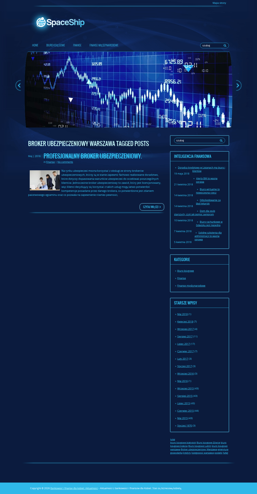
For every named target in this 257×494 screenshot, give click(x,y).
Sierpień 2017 (185, 336)
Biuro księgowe (55, 45)
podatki (218, 452)
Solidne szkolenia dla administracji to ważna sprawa (208, 236)
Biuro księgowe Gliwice (208, 442)
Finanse (77, 45)
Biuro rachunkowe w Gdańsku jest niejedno (209, 223)
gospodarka (176, 452)
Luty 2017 (182, 358)
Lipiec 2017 (183, 344)
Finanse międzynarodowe (104, 45)
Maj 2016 (182, 381)
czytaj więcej (150, 207)
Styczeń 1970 (184, 425)
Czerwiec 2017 (185, 351)
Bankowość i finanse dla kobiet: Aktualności (74, 488)
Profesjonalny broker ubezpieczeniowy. (93, 156)
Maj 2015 (182, 418)
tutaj (225, 452)
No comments (65, 162)
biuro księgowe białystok (183, 442)
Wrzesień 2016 (185, 373)
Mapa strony (219, 3)
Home (35, 45)
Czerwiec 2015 (185, 410)
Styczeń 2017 (184, 366)
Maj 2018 (182, 314)
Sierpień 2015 (185, 396)
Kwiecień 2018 (185, 321)
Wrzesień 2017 (185, 329)
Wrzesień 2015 (185, 388)
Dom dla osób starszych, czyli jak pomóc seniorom (194, 212)
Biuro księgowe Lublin (199, 446)
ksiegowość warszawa (203, 452)
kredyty (187, 452)
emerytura (223, 449)
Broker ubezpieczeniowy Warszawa (199, 449)
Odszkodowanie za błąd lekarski (208, 201)
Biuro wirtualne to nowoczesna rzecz (208, 191)
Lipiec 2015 (183, 403)
